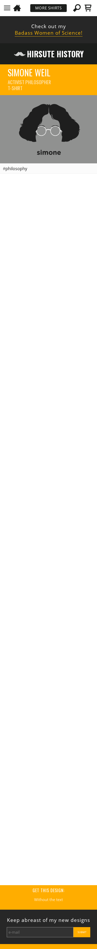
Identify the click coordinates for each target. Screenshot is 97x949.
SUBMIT (82, 932)
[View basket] (88, 8)
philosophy (16, 168)
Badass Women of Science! (49, 32)
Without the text (48, 900)
